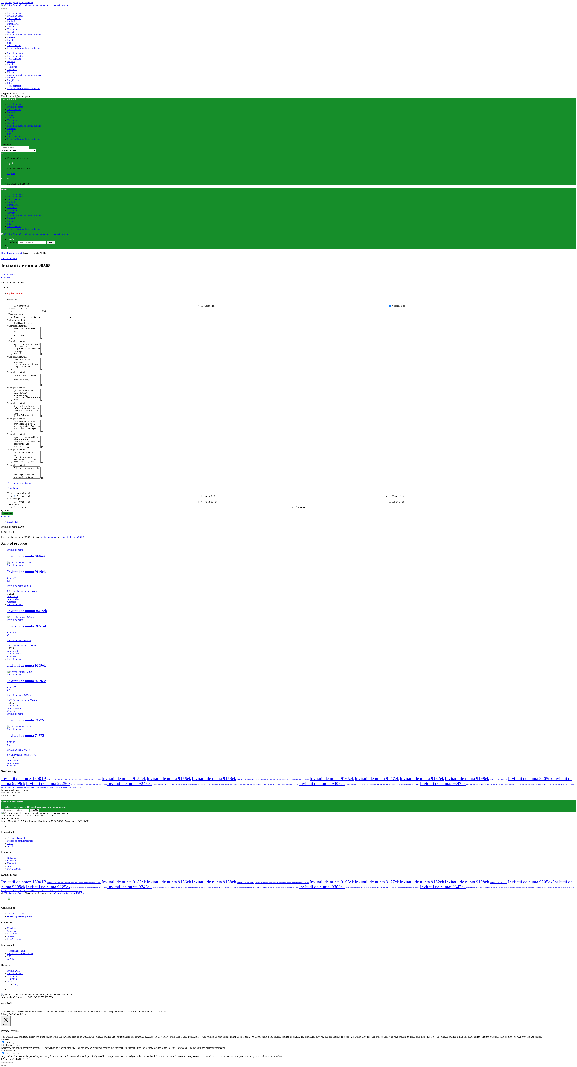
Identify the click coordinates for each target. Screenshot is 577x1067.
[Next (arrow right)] (5, 1065)
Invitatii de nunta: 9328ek (392, 784)
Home (4, 253)
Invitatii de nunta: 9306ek (322, 783)
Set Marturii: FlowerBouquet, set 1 (70, 787)
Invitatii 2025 (13, 970)
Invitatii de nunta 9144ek (74, 779)
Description (12, 521)
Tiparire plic (13, 499)
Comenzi (11, 860)
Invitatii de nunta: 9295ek (271, 784)
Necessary (10, 1042)
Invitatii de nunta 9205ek (530, 778)
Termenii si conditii (16, 838)
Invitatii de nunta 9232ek (80, 784)
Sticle (9, 42)
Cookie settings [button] (146, 1011)
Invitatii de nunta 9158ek (214, 778)
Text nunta (12, 29)
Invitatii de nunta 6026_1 (56, 779)
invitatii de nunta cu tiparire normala (24, 34)
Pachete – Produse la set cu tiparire (23, 48)
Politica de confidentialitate (20, 840)
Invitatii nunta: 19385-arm (10, 787)
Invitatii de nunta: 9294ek (252, 784)
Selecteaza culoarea (17, 308)
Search (10, 239)
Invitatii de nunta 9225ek (48, 783)
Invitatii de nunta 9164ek (300, 779)
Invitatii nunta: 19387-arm (29, 787)
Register (11, 173)
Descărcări (12, 863)
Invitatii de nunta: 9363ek (494, 784)
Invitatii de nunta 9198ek (467, 778)
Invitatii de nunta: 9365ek (513, 784)
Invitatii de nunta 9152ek (124, 778)
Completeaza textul (17, 325)
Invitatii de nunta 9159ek (245, 779)
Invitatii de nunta (15, 13)
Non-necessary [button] (8, 1050)
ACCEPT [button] (162, 1011)
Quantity (5, 510)
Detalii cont (12, 858)
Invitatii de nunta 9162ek (264, 779)
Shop (15, 984)
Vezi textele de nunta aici (19, 483)
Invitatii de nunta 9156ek (169, 778)
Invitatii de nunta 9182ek (422, 778)
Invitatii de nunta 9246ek (129, 783)
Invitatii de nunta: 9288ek (215, 784)
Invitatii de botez (15, 15)
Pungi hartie (13, 24)
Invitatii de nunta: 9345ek (410, 784)
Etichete (11, 32)
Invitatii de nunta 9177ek (377, 778)
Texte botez (12, 488)
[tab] (291, 521)
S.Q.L (10, 843)
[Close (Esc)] (2, 1062)
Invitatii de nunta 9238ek (98, 784)
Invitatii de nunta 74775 (178, 784)
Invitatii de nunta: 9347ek (443, 783)
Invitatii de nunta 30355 (161, 784)
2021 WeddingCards (13, 893)
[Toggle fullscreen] (8, 1062)
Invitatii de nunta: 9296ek (290, 784)
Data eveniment (15, 314)
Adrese (10, 866)
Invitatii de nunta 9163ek (282, 779)
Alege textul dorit (16, 320)
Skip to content (26, 2)
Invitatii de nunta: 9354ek (475, 784)
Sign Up (34, 810)
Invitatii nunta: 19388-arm (48, 787)
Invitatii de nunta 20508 (73, 537)
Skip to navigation (9, 2)
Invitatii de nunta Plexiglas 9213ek (534, 784)
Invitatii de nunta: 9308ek (354, 784)
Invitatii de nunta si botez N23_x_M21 (560, 784)
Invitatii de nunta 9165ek (332, 778)
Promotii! (11, 37)
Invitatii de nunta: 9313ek (373, 784)
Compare (5, 277)
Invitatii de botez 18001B (23, 778)
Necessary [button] (6, 1039)
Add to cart (7, 514)
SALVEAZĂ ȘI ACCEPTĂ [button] (15, 1059)
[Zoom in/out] (11, 1062)
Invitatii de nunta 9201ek (498, 779)
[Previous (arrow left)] (2, 1065)
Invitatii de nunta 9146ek (92, 779)
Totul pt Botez (14, 18)
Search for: (6, 144)
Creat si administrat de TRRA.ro (69, 893)
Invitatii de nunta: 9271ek (196, 784)
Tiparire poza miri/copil (19, 493)
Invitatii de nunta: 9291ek (234, 784)
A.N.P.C (11, 846)
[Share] (5, 1062)
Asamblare (13, 504)
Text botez (12, 26)
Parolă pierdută (14, 868)
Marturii (11, 21)
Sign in (10, 163)
